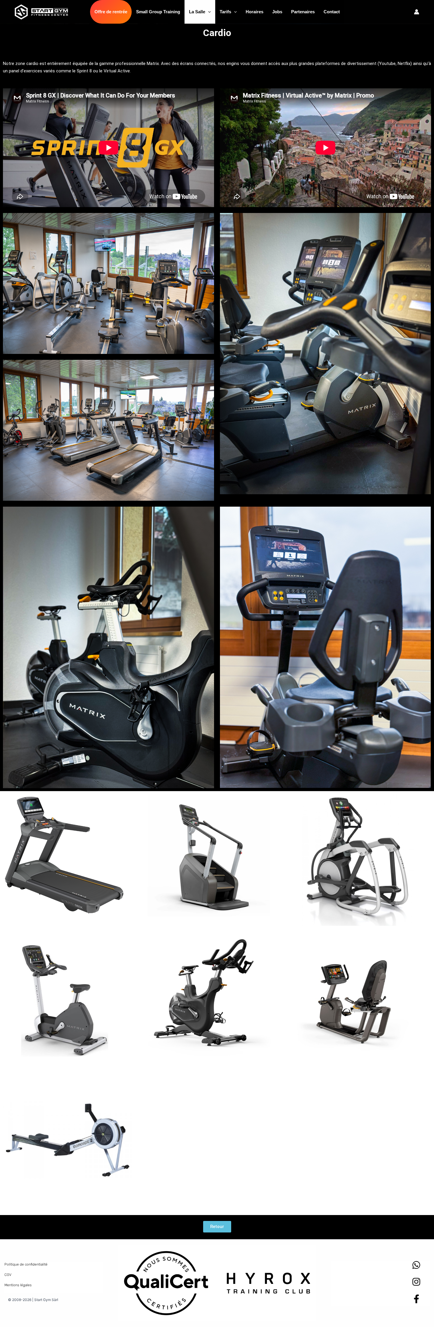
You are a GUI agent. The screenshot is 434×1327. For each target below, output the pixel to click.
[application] (208, 12)
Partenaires (303, 11)
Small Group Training (158, 11)
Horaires (254, 11)
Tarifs (225, 11)
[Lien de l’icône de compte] (416, 11)
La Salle (197, 11)
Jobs (277, 11)
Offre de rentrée (110, 11)
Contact (332, 11)
